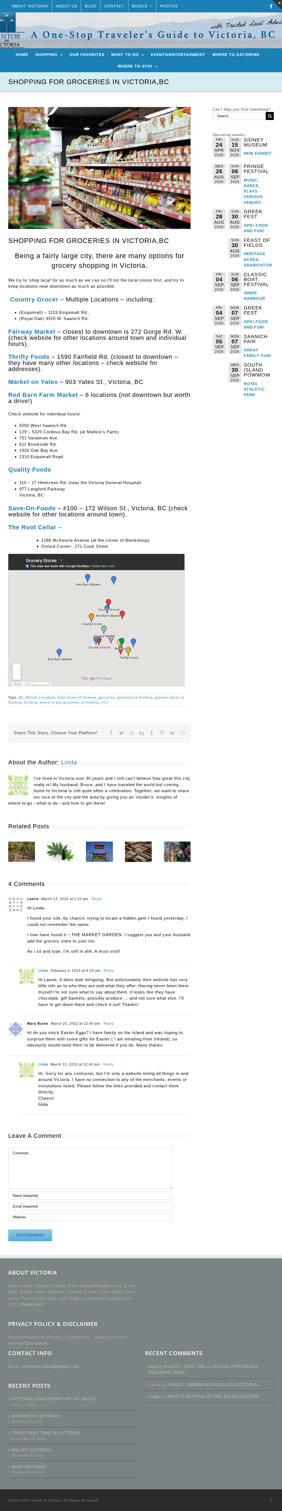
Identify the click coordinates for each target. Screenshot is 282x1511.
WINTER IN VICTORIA (35, 1416)
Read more (32, 1304)
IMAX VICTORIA (29, 1466)
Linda (69, 762)
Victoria (30, 702)
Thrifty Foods (29, 356)
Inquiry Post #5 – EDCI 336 (176, 1366)
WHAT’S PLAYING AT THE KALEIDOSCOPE (213, 1396)
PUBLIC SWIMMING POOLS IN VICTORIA (213, 1384)
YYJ (104, 702)
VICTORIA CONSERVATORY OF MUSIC (54, 1399)
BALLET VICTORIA (31, 1450)
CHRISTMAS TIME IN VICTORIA (46, 1432)
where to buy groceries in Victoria (69, 702)
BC (21, 698)
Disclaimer (36, 1343)
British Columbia (40, 698)
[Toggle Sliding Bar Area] (277, 5)
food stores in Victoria (77, 698)
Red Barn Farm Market (43, 394)
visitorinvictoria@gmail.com (51, 1366)
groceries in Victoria (135, 698)
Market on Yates (33, 381)
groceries (106, 698)
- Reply (95, 899)
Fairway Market (31, 331)
